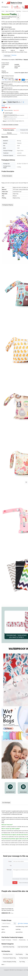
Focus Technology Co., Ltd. (19, 970)
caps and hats (19, 932)
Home (3, 11)
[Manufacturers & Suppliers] (14, 2)
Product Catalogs (23, 923)
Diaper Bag (18, 11)
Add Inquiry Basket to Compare (10, 124)
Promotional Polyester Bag (9, 958)
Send (15, 882)
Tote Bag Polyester (23, 958)
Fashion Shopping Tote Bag (9, 961)
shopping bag (5, 926)
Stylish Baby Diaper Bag (8, 946)
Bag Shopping (19, 954)
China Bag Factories (8, 954)
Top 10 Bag (22, 961)
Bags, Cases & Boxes (10, 11)
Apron (3, 929)
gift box (3, 932)
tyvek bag (18, 929)
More (3, 964)
